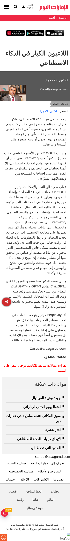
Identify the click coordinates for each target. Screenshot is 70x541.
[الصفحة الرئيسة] (53, 5)
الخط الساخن (34, 491)
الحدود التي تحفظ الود (45, 448)
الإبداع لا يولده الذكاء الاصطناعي (39, 439)
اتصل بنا (59, 479)
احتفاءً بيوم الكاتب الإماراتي (42, 407)
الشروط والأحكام (50, 471)
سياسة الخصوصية (20, 471)
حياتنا (35, 499)
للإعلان (24, 479)
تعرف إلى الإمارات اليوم (47, 463)
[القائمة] (15, 7)
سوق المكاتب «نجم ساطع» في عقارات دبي (33, 418)
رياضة (20, 499)
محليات (55, 491)
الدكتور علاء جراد (48, 111)
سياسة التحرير (16, 463)
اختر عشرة (53, 430)
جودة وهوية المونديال (46, 398)
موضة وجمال (35, 508)
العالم (50, 499)
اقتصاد (13, 491)
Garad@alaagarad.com (54, 89)
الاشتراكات (41, 479)
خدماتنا (10, 479)
